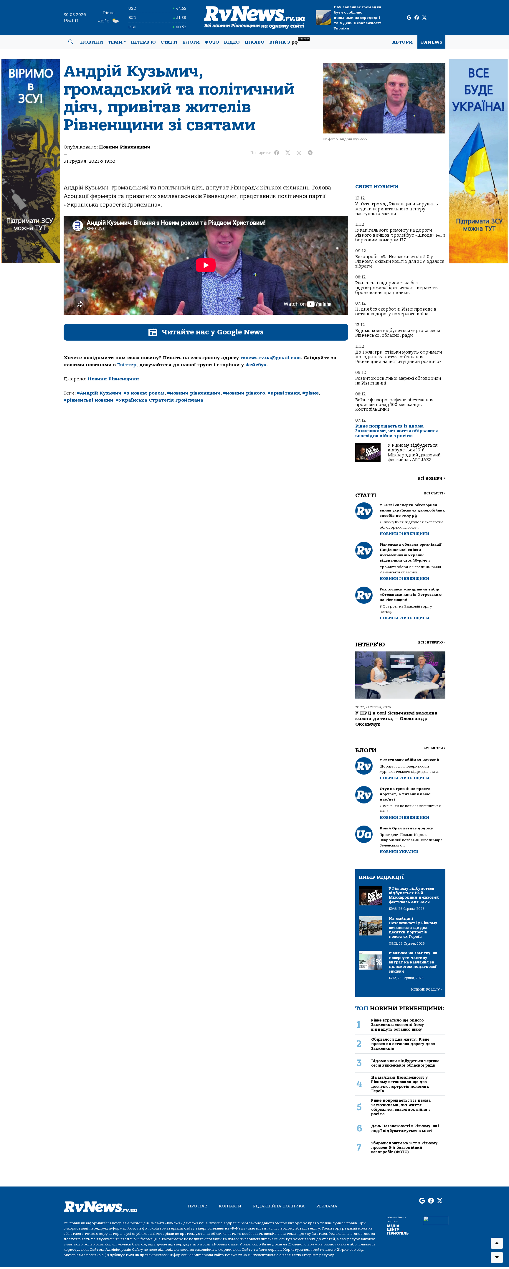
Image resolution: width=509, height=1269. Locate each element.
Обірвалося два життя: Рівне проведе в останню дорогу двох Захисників (403, 1044)
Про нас (197, 1206)
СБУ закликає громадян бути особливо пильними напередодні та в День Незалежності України (357, 17)
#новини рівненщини (194, 393)
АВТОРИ (402, 42)
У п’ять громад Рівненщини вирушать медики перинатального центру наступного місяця (396, 209)
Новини (91, 42)
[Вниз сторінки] (497, 1257)
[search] (70, 42)
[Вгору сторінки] (497, 1243)
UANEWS (431, 42)
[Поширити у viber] (299, 153)
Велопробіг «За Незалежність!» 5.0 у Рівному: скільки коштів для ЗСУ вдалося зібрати (399, 261)
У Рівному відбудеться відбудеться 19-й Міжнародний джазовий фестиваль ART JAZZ (414, 452)
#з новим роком (144, 393)
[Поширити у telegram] (310, 153)
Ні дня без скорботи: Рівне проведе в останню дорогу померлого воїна (396, 311)
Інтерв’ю (143, 42)
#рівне (310, 393)
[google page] (409, 17)
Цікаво (254, 42)
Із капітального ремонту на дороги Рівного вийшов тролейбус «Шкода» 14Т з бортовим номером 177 (400, 235)
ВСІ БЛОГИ (434, 748)
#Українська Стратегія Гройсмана (159, 400)
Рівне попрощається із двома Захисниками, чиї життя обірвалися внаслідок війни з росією (396, 431)
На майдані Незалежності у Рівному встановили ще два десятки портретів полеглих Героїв (400, 1084)
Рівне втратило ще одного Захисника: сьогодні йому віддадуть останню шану (397, 1025)
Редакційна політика (279, 1206)
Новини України (399, 851)
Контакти (230, 1206)
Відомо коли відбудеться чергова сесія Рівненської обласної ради (397, 333)
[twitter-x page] (424, 17)
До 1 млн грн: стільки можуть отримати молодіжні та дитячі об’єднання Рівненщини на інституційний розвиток (398, 357)
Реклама (326, 1206)
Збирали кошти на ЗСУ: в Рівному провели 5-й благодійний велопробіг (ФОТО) (404, 1147)
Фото (211, 42)
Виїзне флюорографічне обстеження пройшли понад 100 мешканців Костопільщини (394, 404)
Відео (232, 42)
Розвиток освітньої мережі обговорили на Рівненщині (398, 381)
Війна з (289, 41)
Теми (115, 42)
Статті (169, 42)
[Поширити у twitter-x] (287, 153)
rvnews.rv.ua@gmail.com (270, 357)
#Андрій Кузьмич (99, 393)
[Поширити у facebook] (276, 153)
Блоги (191, 42)
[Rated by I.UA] (436, 1220)
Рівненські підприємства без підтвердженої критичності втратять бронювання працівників (396, 287)
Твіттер (126, 364)
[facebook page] (416, 17)
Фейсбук (256, 364)
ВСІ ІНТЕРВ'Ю (431, 642)
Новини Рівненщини (125, 147)
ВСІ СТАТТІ (434, 493)
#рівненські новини (88, 400)
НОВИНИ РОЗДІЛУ (426, 989)
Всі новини (431, 478)
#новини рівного (244, 393)
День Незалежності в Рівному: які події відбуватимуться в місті (405, 1128)
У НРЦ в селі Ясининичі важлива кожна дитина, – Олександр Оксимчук (396, 718)
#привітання (283, 393)
